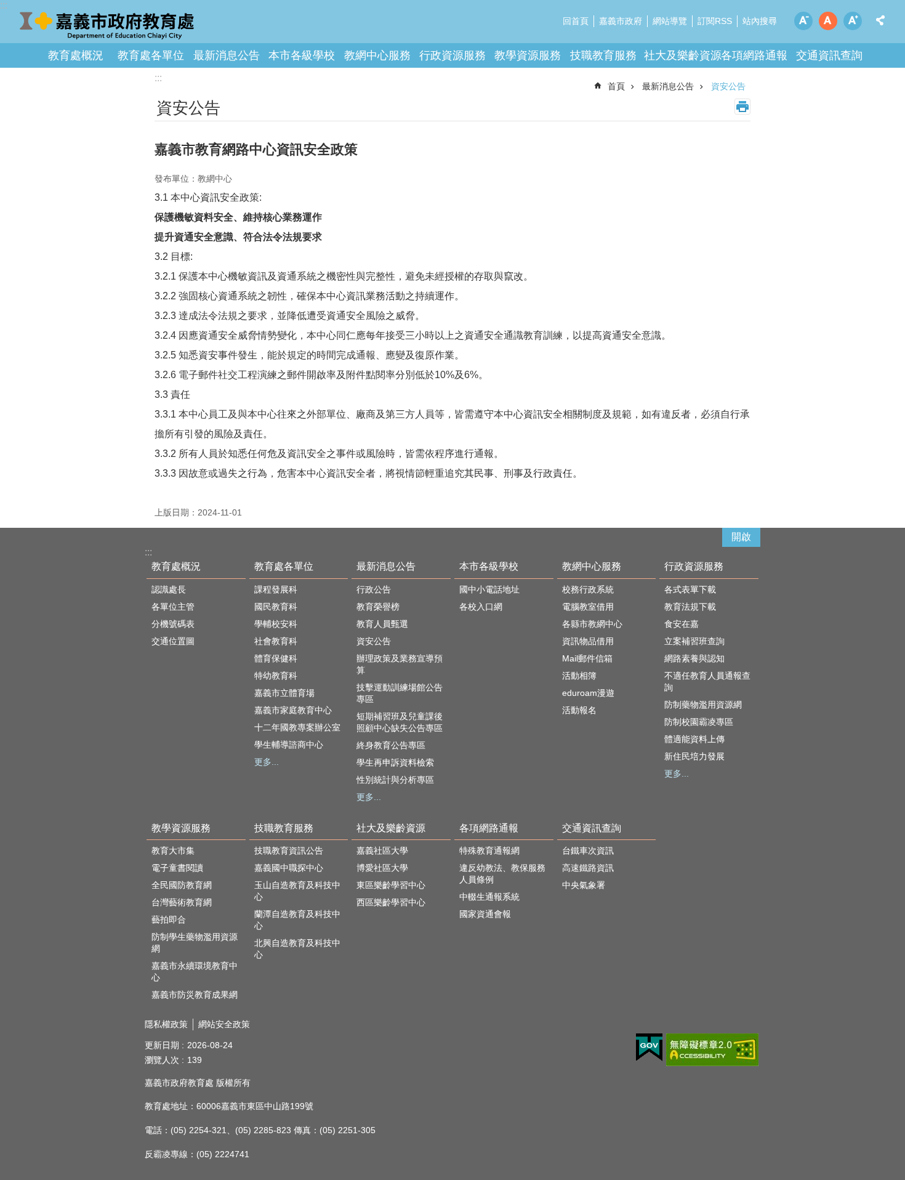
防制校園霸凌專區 (698, 722)
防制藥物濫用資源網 (703, 704)
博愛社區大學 (382, 868)
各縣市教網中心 (592, 624)
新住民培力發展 (694, 756)
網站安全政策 (224, 1024)
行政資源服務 (452, 55)
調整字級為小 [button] (803, 21)
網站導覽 (670, 21)
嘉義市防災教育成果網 (194, 995)
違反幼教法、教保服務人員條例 (502, 873)
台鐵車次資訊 (588, 850)
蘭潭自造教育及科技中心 (297, 920)
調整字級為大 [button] (852, 21)
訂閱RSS (715, 21)
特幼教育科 (275, 676)
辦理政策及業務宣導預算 (399, 664)
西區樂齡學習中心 (390, 902)
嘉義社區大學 (382, 850)
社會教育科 (275, 641)
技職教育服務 (603, 55)
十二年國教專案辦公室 (297, 727)
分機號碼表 (173, 624)
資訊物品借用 (588, 641)
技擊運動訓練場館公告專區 (399, 693)
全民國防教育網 (181, 885)
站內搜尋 (759, 21)
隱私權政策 (166, 1024)
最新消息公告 (226, 55)
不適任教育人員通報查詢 (707, 681)
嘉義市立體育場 (284, 693)
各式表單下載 (690, 589)
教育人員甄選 (382, 624)
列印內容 (742, 107)
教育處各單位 (151, 55)
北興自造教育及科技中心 (297, 949)
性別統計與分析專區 (395, 780)
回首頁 (576, 21)
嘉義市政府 (620, 21)
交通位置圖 (173, 641)
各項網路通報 (754, 55)
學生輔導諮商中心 (288, 745)
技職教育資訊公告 (288, 850)
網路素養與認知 (694, 658)
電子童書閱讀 (177, 868)
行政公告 (373, 589)
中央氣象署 (583, 885)
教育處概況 (75, 55)
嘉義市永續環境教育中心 (194, 971)
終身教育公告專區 (390, 745)
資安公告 (728, 86)
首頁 (616, 86)
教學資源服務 (527, 55)
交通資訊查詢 (829, 55)
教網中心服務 (377, 55)
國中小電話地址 (489, 589)
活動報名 (579, 710)
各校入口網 (480, 607)
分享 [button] (880, 20)
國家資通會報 (485, 914)
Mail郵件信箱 (587, 658)
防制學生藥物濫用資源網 (194, 942)
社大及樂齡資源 (683, 55)
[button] (649, 1047)
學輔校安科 (275, 624)
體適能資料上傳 (694, 739)
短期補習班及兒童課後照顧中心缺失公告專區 (399, 722)
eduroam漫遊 (588, 693)
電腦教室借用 (588, 607)
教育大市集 (173, 850)
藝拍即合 (168, 919)
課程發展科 (275, 589)
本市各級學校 (301, 55)
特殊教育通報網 (489, 850)
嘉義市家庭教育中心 (293, 710)
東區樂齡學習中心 (390, 885)
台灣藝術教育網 (181, 902)
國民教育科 (275, 607)
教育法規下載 (690, 607)
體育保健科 (275, 658)
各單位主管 (173, 607)
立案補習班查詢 (694, 641)
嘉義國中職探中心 (288, 868)
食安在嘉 (681, 624)
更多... (266, 762)
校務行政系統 (588, 589)
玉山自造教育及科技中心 (297, 891)
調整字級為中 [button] (828, 21)
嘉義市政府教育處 (107, 24)
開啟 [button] (741, 536)
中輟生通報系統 (489, 897)
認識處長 (168, 589)
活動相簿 (579, 676)
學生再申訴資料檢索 (395, 762)
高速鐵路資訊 (588, 868)
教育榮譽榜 (378, 607)
